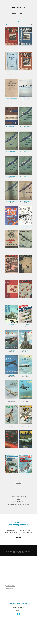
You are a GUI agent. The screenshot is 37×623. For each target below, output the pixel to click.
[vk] (18, 537)
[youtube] (19, 614)
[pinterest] (20, 537)
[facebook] (17, 537)
